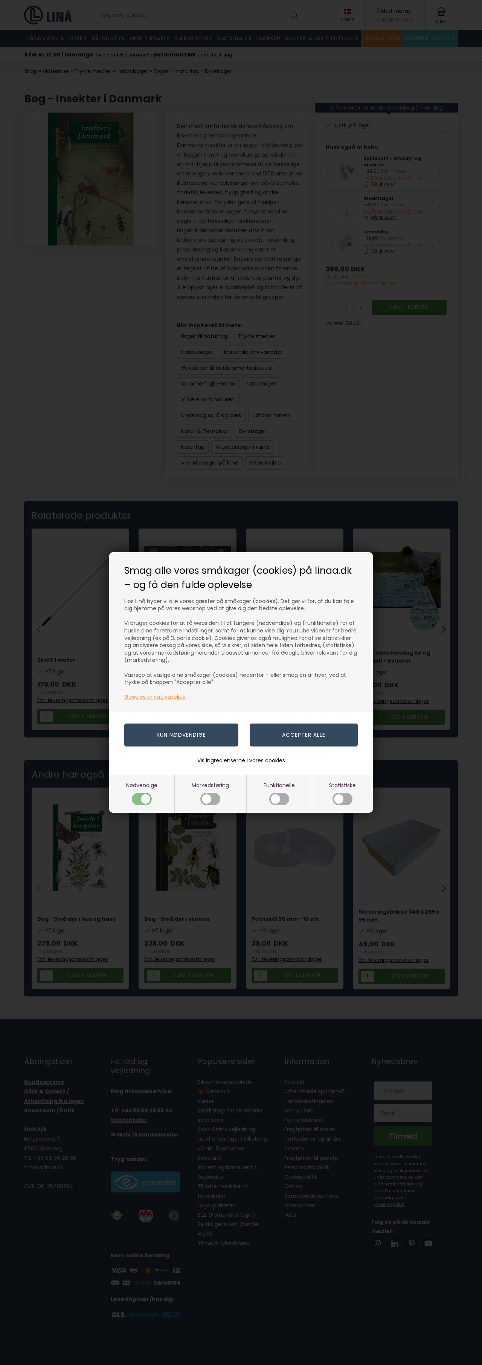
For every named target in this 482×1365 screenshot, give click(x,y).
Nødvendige (141, 785)
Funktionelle (279, 785)
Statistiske (342, 785)
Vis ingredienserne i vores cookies (241, 760)
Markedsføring (210, 785)
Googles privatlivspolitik (154, 697)
